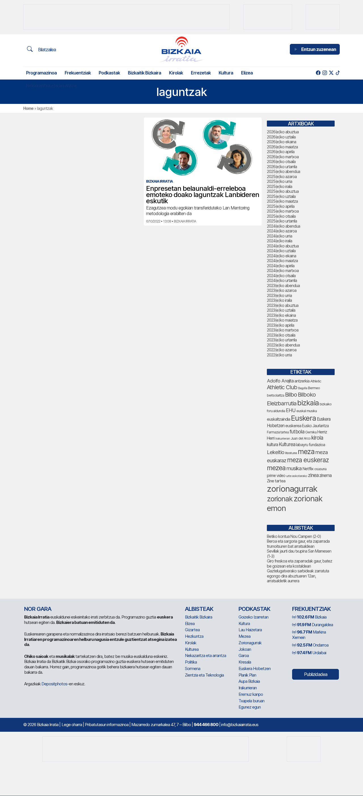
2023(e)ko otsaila (281, 335)
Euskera (303, 418)
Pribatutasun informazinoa (106, 724)
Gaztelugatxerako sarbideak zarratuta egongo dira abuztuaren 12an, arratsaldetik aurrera (298, 575)
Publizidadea (315, 674)
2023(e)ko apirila (280, 325)
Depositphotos (54, 683)
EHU (291, 410)
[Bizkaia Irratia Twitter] (331, 73)
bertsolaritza (275, 395)
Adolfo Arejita (280, 381)
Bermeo (314, 388)
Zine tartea (276, 480)
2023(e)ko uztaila (281, 310)
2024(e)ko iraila (279, 240)
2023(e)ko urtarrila (282, 339)
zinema (325, 475)
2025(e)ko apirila (280, 206)
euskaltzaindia (278, 419)
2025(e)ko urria (279, 181)
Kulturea (287, 444)
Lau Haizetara (250, 629)
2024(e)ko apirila (280, 265)
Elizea (247, 73)
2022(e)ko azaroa (281, 349)
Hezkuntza (194, 636)
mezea (276, 468)
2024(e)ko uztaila (281, 250)
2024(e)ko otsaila (281, 275)
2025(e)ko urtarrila (282, 221)
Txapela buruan (251, 700)
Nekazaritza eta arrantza (51, 85)
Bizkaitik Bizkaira (144, 73)
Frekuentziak (78, 73)
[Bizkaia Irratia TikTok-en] (337, 73)
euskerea (293, 425)
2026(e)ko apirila (280, 151)
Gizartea (192, 629)
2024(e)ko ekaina (281, 255)
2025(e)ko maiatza (282, 201)
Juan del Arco (301, 438)
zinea (313, 475)
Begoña (302, 388)
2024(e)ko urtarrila (282, 280)
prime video (276, 475)
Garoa (244, 655)
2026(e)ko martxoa (283, 156)
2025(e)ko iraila (279, 186)
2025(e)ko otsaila (281, 216)
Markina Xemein (309, 634)
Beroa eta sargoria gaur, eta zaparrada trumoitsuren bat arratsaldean (298, 544)
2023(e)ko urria (279, 295)
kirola (317, 438)
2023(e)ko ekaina (281, 315)
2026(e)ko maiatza (282, 146)
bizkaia (308, 402)
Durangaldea (315, 624)
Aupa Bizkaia (249, 681)
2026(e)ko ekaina (281, 141)
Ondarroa (312, 645)
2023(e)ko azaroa (281, 290)
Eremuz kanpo (251, 694)
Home (28, 108)
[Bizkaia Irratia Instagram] (324, 73)
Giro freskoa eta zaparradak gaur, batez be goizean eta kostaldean (299, 563)
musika (293, 468)
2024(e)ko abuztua (283, 245)
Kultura (226, 73)
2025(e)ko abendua (283, 171)
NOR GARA (37, 608)
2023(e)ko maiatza (282, 320)
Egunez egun (250, 707)
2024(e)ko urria (279, 236)
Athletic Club (282, 387)
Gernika (310, 432)
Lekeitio (275, 452)
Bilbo (291, 394)
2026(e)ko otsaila (281, 161)
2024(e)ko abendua (283, 226)
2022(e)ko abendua (283, 345)
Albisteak (199, 608)
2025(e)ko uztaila (281, 196)
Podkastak (109, 73)
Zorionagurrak (250, 642)
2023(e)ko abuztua (282, 305)
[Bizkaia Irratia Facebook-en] (318, 73)
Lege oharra (72, 724)
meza (306, 451)
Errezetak (201, 73)
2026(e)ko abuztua (283, 131)
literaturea (291, 453)
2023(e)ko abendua (283, 285)
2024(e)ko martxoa (283, 270)
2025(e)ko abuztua (283, 191)
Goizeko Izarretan (253, 617)
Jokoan (245, 649)
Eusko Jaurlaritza (315, 425)
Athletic (315, 381)
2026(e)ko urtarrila (282, 166)
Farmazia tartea (278, 432)
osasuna (320, 469)
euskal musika (306, 411)
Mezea (244, 636)
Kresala (245, 662)
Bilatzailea (46, 49)
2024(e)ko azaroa (282, 230)
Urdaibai (311, 652)
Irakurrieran (282, 438)
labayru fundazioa (310, 444)
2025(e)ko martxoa (283, 211)
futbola (297, 431)
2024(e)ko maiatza (282, 260)
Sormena (192, 668)
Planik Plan (247, 675)
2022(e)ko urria (279, 354)
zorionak (280, 499)
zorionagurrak (292, 489)
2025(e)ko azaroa (282, 176)
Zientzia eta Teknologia (204, 675)
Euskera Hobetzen (255, 668)
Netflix (307, 468)
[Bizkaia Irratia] (181, 49)
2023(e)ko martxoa (282, 330)
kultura (272, 444)
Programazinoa (41, 73)
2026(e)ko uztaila (281, 136)
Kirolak (176, 73)
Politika (191, 662)
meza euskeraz (308, 460)
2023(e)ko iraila (279, 300)
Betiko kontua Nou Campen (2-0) (294, 536)
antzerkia (301, 381)
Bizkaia (311, 617)
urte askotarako (296, 476)
